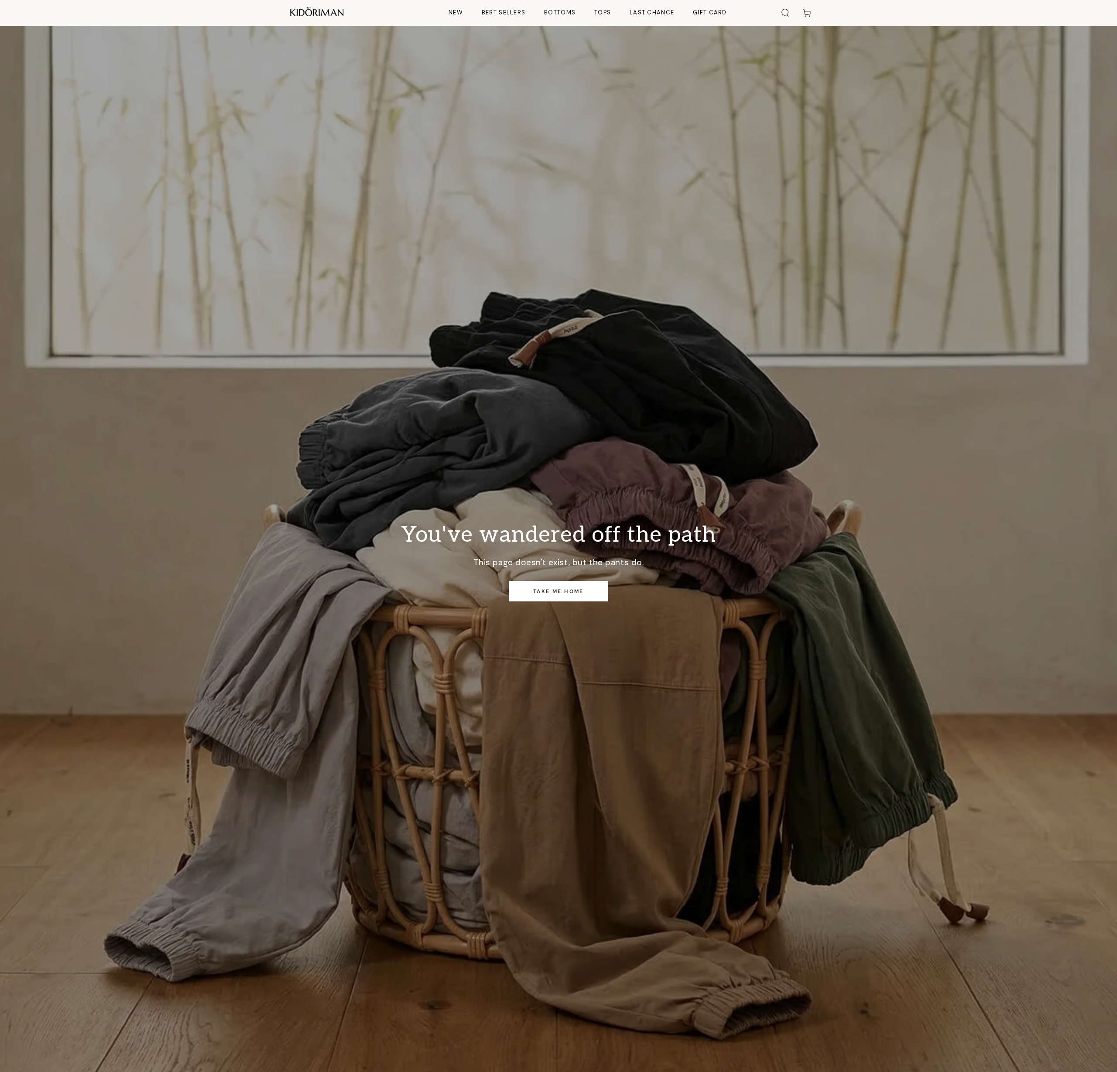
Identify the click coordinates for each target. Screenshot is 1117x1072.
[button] (785, 12)
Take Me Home (558, 591)
